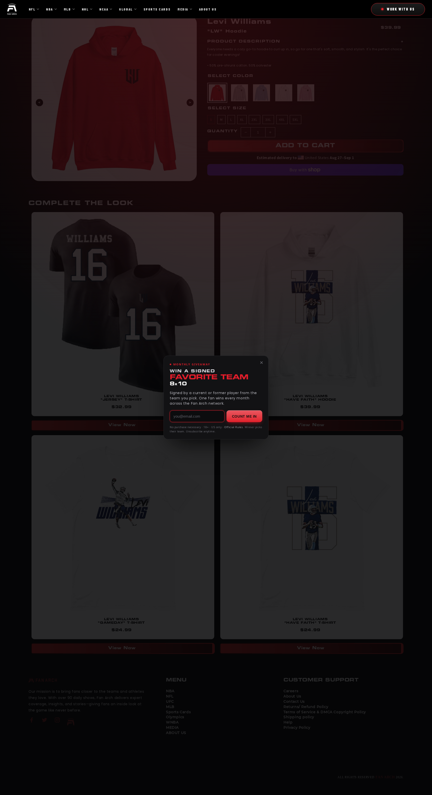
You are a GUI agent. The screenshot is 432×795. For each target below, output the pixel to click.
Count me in (244, 416)
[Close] (261, 362)
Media (183, 9)
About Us (207, 9)
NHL (85, 9)
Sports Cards (157, 9)
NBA (49, 9)
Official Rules (233, 427)
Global (125, 9)
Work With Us (401, 9)
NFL (32, 9)
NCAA (103, 9)
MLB (67, 9)
